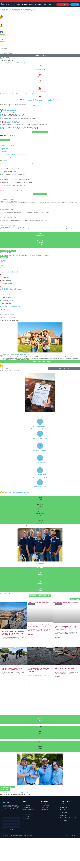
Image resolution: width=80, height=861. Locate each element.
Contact (49, 4)
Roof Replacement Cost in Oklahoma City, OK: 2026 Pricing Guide (12, 668)
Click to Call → (56, 0)
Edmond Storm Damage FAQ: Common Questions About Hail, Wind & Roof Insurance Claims (66, 628)
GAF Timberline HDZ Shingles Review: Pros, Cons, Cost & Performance (39, 625)
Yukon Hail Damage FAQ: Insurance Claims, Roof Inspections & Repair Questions (38, 669)
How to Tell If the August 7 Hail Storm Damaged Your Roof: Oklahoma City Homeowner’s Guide (13, 633)
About (45, 4)
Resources (40, 4)
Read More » (4, 642)
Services (18, 4)
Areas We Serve (32, 4)
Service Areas (25, 4)
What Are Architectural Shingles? (65, 668)
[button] (40, 497)
